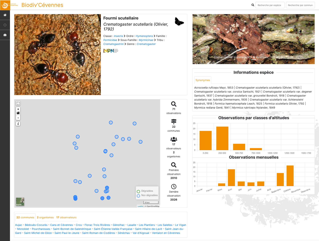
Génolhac (119, 225)
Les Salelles (165, 225)
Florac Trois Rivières (97, 225)
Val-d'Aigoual (141, 233)
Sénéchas (124, 233)
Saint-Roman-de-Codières (98, 233)
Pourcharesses (41, 229)
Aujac (18, 225)
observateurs (66, 217)
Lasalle (131, 225)
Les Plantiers (147, 225)
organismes (45, 217)
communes (25, 217)
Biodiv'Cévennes (42, 5)
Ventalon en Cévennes (166, 233)
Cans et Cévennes (61, 225)
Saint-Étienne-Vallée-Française (113, 229)
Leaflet (140, 206)
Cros (79, 225)
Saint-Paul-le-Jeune (66, 233)
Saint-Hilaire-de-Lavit (148, 229)
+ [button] (18, 109)
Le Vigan (180, 225)
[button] (18, 113)
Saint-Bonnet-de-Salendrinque (72, 229)
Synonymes (203, 80)
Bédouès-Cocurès (36, 225)
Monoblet (23, 229)
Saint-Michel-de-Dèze (38, 233)
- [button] (18, 118)
